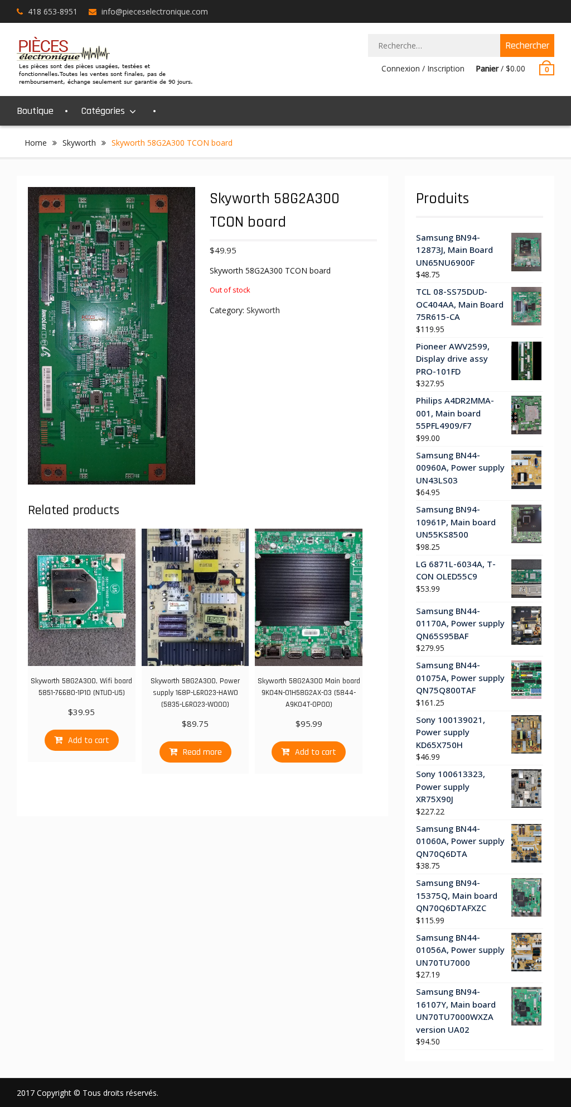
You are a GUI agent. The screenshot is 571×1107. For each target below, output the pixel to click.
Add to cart (88, 740)
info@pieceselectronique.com (154, 11)
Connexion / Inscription (422, 68)
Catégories (103, 110)
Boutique (35, 110)
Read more (202, 752)
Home (36, 142)
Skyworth (79, 142)
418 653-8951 (53, 11)
